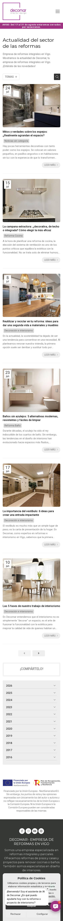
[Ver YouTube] (34, 831)
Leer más (50, 165)
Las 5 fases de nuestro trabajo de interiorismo (31, 606)
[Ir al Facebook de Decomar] (22, 831)
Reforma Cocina (14, 235)
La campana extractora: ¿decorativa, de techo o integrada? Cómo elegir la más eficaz (31, 228)
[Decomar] (14, 11)
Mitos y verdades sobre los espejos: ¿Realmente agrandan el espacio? (25, 133)
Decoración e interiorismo (19, 330)
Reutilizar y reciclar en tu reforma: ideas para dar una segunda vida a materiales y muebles (30, 323)
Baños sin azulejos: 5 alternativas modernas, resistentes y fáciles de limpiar (30, 418)
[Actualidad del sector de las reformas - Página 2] (38, 653)
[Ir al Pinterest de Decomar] (41, 831)
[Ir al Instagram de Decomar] (28, 831)
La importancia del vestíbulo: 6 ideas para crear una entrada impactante (28, 513)
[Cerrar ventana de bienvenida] (48, 889)
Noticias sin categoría (16, 141)
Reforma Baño (13, 425)
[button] (55, 906)
